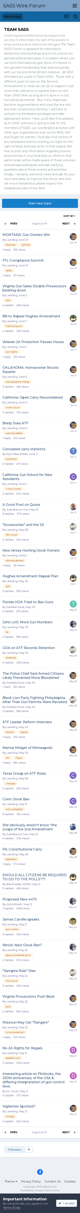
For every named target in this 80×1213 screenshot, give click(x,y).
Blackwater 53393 (19, 884)
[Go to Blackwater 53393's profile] (73, 236)
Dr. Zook (12, 1091)
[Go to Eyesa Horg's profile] (73, 318)
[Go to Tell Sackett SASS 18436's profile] (73, 604)
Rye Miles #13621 (17, 454)
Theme (10, 1181)
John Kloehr (14, 904)
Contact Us (53, 1181)
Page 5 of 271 (40, 223)
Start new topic (40, 203)
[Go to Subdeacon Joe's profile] (72, 921)
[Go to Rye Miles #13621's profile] (73, 624)
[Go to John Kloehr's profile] (73, 526)
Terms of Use (11, 1207)
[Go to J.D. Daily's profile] (73, 506)
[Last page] (75, 224)
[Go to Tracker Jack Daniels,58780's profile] (73, 451)
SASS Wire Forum (24, 6)
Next (66, 223)
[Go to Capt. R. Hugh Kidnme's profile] (73, 827)
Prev (13, 223)
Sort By (68, 216)
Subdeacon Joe (17, 509)
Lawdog (12, 239)
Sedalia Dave (15, 607)
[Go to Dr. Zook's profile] (73, 1050)
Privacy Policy (31, 1181)
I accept (68, 1203)
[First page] (5, 224)
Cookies (69, 1181)
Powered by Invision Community (40, 1190)
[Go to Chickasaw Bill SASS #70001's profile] (73, 476)
